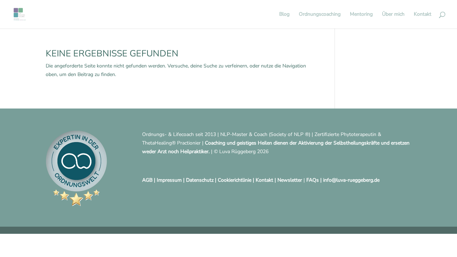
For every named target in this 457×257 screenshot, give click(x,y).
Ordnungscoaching (320, 14)
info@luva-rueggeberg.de (351, 180)
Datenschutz (200, 180)
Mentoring (361, 14)
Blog (284, 14)
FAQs (312, 180)
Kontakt (422, 14)
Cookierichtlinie (234, 180)
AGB (147, 180)
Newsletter (289, 180)
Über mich (393, 14)
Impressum (169, 180)
